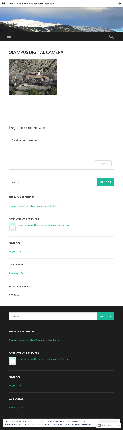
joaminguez (24, 224)
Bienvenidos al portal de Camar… (52, 224)
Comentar (103, 163)
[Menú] (9, 36)
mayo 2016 (15, 251)
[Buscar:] (61, 182)
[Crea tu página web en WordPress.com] (61, 3)
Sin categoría (16, 273)
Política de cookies (83, 424)
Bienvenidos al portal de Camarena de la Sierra (34, 206)
